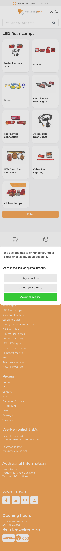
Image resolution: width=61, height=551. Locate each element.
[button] (30, 297)
